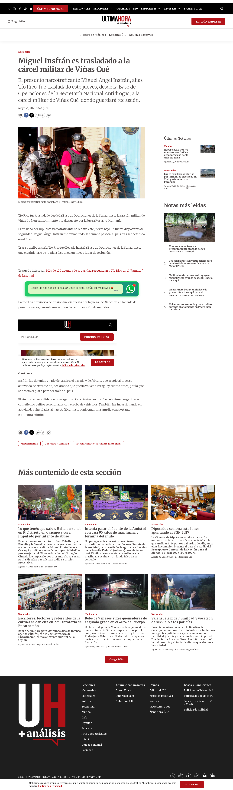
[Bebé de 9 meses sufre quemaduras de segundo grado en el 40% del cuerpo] (116, 592)
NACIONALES (81, 8)
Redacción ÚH (191, 187)
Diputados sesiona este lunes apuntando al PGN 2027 (175, 530)
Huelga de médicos (93, 34)
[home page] (116, 21)
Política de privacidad (50, 786)
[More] (110, 9)
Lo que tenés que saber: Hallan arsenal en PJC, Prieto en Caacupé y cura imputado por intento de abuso (49, 532)
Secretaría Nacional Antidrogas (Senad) (98, 443)
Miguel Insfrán (29, 443)
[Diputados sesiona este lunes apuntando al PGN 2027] (183, 502)
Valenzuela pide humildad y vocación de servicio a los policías (182, 620)
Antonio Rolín (51, 644)
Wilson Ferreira (119, 564)
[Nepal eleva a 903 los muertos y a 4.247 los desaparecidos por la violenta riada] (208, 149)
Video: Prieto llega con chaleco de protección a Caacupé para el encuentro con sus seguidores (188, 292)
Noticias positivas (141, 34)
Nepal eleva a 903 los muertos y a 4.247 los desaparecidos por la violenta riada (176, 153)
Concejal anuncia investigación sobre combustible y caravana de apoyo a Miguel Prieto (190, 263)
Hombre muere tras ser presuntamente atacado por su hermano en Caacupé (187, 249)
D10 (135, 8)
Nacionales (24, 52)
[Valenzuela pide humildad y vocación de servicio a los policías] (183, 592)
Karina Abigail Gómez (188, 649)
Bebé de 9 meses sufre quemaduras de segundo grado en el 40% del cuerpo (116, 620)
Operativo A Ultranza (57, 443)
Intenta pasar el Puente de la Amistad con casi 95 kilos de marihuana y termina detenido (115, 532)
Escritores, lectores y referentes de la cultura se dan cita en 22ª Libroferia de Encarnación (50, 622)
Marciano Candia (120, 646)
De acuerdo (192, 784)
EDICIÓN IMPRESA (208, 21)
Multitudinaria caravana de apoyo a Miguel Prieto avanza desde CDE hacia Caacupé (191, 278)
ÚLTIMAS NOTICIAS (50, 8)
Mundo (168, 146)
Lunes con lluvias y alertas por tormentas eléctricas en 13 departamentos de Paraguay (180, 178)
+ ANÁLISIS (122, 8)
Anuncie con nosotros (130, 685)
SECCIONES (100, 8)
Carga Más (116, 659)
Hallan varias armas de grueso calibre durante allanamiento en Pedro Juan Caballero (191, 307)
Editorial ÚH (117, 34)
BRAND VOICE (193, 8)
